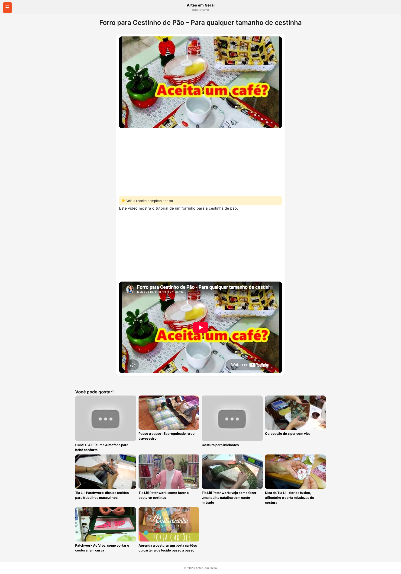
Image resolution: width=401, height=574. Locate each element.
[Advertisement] (200, 160)
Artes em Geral (200, 5)
